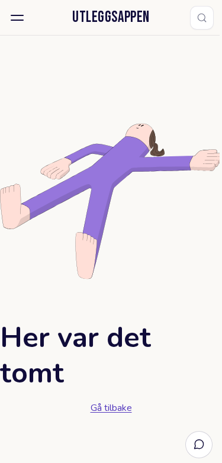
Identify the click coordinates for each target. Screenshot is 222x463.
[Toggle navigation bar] (17, 18)
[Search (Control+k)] (202, 18)
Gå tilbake (111, 407)
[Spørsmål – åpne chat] (199, 444)
